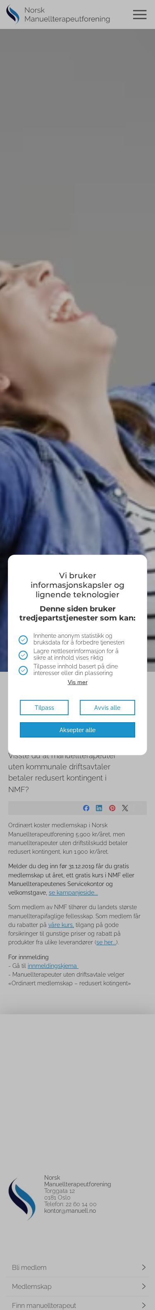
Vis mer (78, 682)
